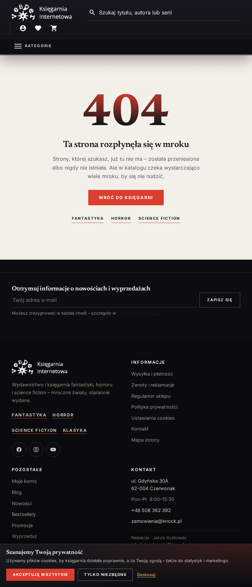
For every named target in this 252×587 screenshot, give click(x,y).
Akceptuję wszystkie (40, 574)
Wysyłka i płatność (152, 373)
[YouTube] (53, 449)
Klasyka (75, 430)
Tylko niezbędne (105, 574)
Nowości (22, 503)
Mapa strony (145, 440)
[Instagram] (36, 449)
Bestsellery (24, 514)
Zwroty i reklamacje (152, 385)
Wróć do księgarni (126, 197)
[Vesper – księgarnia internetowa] (42, 12)
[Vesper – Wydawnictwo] (66, 368)
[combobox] (169, 12)
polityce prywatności (137, 313)
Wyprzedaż (24, 536)
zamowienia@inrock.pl (156, 521)
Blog (17, 492)
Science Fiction (159, 218)
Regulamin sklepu (151, 396)
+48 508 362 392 (151, 510)
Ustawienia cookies (153, 418)
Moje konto (24, 481)
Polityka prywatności (154, 407)
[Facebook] (19, 449)
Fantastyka (88, 218)
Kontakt (140, 428)
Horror (121, 218)
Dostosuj (146, 574)
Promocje (22, 525)
